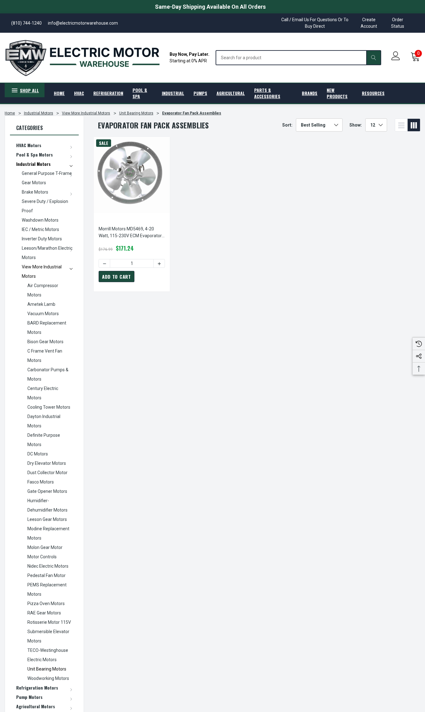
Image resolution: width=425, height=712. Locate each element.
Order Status (397, 23)
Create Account (369, 23)
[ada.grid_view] (414, 125)
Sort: (287, 125)
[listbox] (319, 125)
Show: (355, 125)
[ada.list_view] (401, 125)
